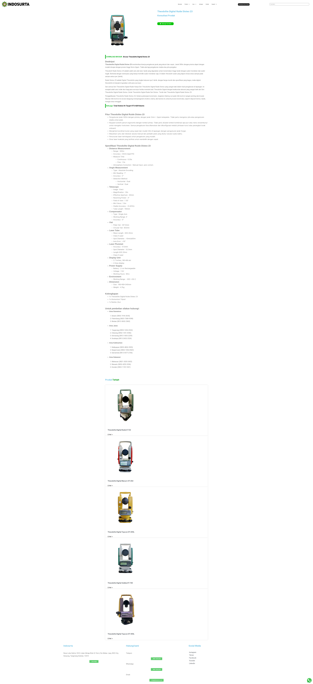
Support (213, 4)
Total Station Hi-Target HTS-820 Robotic (128, 106)
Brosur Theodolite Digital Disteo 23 (136, 57)
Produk (186, 4)
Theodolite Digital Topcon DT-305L (121, 634)
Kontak (207, 4)
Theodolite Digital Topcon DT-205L (121, 532)
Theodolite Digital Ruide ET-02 (119, 430)
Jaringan (201, 4)
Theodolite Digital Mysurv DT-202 (120, 481)
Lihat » (110, 434)
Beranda (180, 4)
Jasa (193, 4)
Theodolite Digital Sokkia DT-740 (120, 583)
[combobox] (289, 4)
